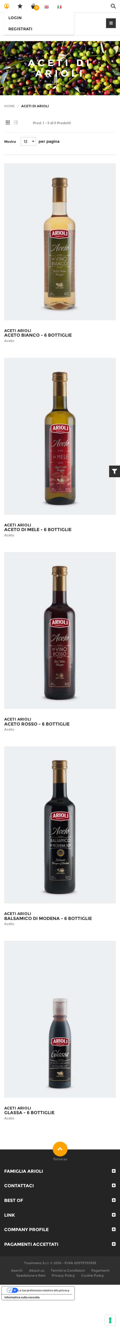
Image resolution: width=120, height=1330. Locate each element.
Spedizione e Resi (30, 1275)
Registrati (20, 28)
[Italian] (59, 6)
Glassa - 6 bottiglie (29, 1112)
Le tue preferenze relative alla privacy (43, 1290)
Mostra (10, 141)
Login (14, 17)
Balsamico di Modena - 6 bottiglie (48, 918)
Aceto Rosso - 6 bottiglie (36, 724)
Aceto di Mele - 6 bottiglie (37, 529)
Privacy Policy (63, 1275)
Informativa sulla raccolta (22, 1297)
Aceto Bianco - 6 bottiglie (38, 335)
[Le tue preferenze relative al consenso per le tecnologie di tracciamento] (110, 1320)
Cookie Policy (92, 1275)
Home (9, 106)
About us (36, 1270)
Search (17, 1270)
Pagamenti (100, 1270)
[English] (46, 6)
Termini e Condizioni (68, 1270)
